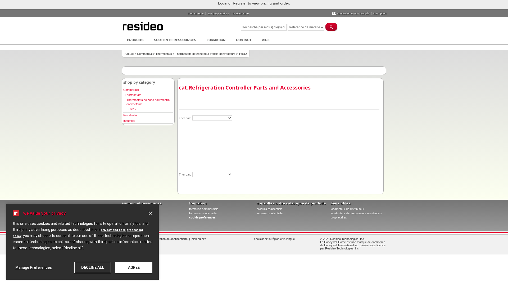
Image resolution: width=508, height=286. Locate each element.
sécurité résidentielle (270, 213)
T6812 (132, 109)
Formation (216, 40)
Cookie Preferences (202, 217)
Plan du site (199, 238)
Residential (130, 115)
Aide (266, 40)
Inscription (379, 13)
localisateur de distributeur (347, 209)
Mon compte (196, 13)
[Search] (331, 27)
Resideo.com (241, 13)
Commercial (144, 53)
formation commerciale (203, 209)
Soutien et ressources (175, 40)
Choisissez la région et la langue (274, 238)
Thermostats (164, 53)
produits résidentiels (269, 209)
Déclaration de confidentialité (170, 238)
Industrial (129, 120)
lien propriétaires (218, 13)
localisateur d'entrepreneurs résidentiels (356, 213)
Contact (243, 40)
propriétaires (339, 217)
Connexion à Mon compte (353, 13)
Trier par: (185, 118)
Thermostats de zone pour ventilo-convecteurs (205, 53)
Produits (135, 40)
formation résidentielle (203, 213)
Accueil (129, 53)
